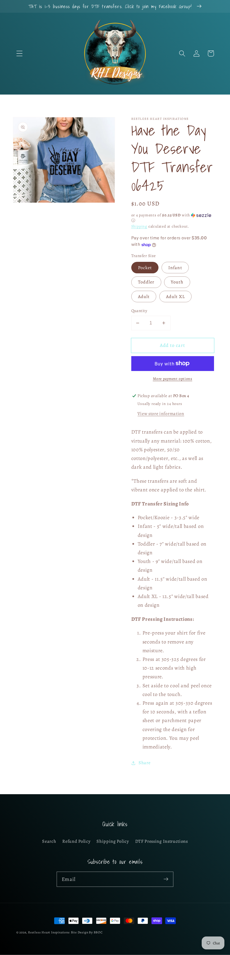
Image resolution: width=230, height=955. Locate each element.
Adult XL (175, 297)
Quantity (139, 310)
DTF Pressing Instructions (161, 841)
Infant (175, 268)
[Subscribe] (166, 879)
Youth (177, 282)
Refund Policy (76, 841)
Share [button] (144, 763)
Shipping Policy (112, 841)
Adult (144, 297)
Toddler (146, 282)
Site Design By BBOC (87, 932)
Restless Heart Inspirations (49, 932)
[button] (19, 53)
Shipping (139, 226)
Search (49, 841)
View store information (160, 414)
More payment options (172, 378)
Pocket (145, 268)
